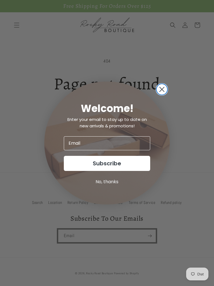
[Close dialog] (161, 89)
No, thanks (107, 181)
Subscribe (107, 163)
